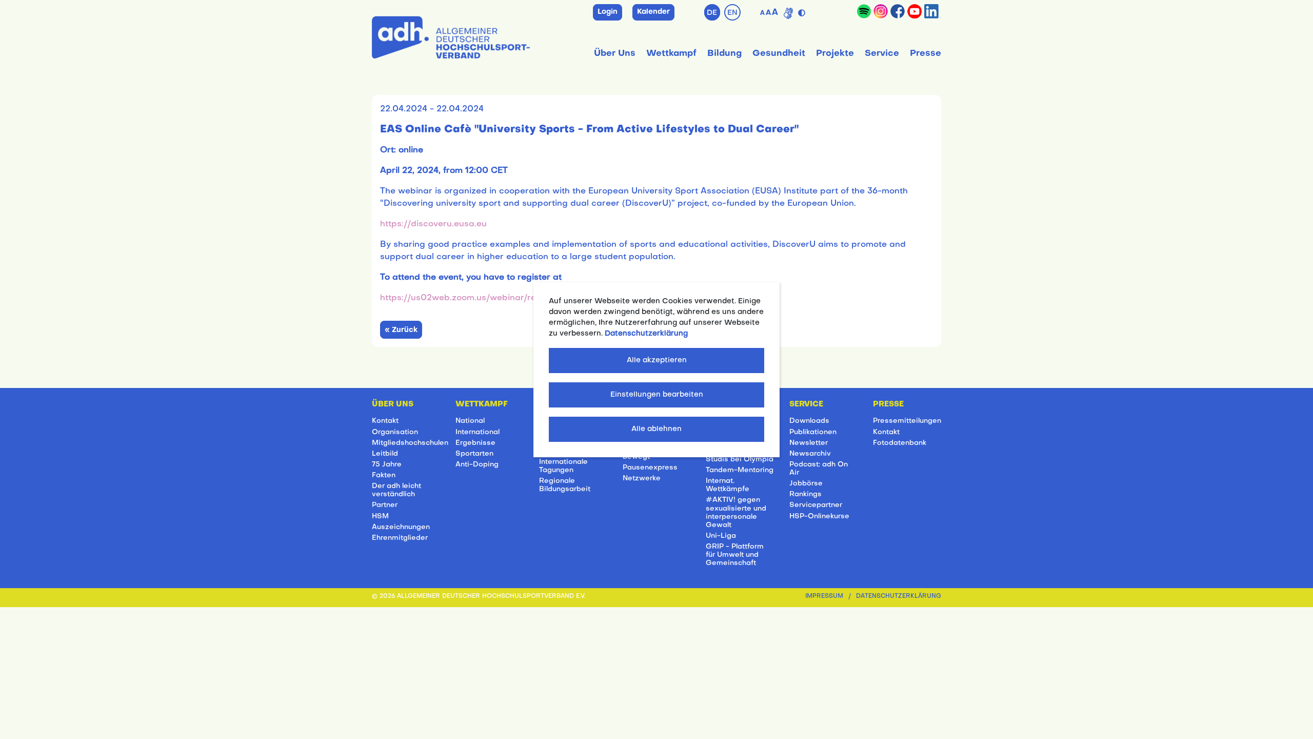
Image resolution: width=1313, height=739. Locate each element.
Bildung (724, 53)
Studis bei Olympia (739, 459)
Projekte (835, 53)
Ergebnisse (475, 443)
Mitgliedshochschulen (410, 443)
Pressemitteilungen (907, 421)
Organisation (395, 432)
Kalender (653, 12)
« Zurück (401, 330)
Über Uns (614, 53)
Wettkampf (671, 53)
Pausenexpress (650, 467)
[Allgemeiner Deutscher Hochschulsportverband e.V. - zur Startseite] (451, 35)
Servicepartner (815, 505)
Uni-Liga (721, 536)
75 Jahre (387, 464)
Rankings (805, 494)
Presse (925, 53)
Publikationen (813, 432)
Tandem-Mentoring (739, 470)
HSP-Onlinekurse (819, 516)
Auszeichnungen (401, 527)
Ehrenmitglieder (400, 538)
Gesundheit (778, 53)
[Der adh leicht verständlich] (788, 13)
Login (608, 12)
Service (882, 53)
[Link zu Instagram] (880, 11)
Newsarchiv (810, 454)
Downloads (809, 421)
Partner (384, 505)
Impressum (824, 596)
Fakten (383, 475)
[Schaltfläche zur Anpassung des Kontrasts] (803, 10)
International (477, 432)
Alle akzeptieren (657, 360)
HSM (380, 516)
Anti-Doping (477, 464)
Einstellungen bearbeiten (656, 395)
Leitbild (385, 454)
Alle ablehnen (656, 429)
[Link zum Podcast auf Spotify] (864, 11)
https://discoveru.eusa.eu (433, 224)
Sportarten (474, 454)
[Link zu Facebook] (897, 11)
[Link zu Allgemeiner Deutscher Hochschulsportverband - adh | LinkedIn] (932, 11)
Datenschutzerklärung (898, 596)
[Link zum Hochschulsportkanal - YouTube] (914, 11)
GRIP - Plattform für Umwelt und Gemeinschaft (735, 555)
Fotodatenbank (899, 443)
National (470, 421)
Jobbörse (806, 483)
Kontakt (385, 421)
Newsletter (808, 443)
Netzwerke (642, 478)
